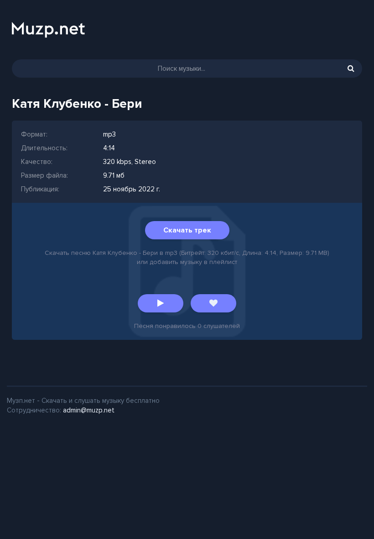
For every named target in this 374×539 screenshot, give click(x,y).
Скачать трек (187, 230)
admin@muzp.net (88, 410)
